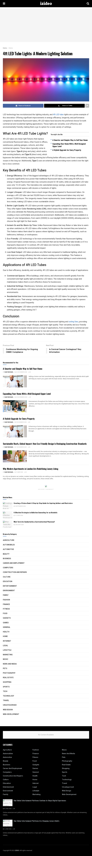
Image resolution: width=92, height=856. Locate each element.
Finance (6, 604)
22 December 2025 (21, 372)
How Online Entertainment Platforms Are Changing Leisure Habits (36, 821)
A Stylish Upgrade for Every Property (66, 150)
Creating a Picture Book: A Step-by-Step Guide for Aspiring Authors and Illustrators (43, 503)
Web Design (8, 709)
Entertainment (10, 586)
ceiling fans (73, 321)
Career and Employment (14, 563)
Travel (6, 700)
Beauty (6, 554)
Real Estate (8, 677)
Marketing (8, 654)
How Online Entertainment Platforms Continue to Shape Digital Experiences (40, 800)
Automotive (8, 549)
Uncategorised (10, 705)
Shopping (7, 682)
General (6, 627)
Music (5, 659)
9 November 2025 (21, 422)
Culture (6, 577)
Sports (6, 687)
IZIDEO (17, 850)
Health (6, 632)
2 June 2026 (8, 829)
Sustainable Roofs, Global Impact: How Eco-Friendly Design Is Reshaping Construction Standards (45, 443)
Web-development (11, 714)
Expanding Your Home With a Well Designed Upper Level (69, 145)
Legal (5, 645)
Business (7, 558)
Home (5, 48)
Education (7, 581)
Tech (5, 691)
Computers (8, 567)
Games (6, 622)
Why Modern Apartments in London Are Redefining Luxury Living (30, 468)
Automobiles (9, 545)
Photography (9, 673)
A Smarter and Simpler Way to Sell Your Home (70, 140)
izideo (46, 4)
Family (5, 595)
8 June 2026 (8, 808)
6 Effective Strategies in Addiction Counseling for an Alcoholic (35, 512)
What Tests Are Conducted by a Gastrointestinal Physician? (34, 522)
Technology (8, 696)
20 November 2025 (21, 397)
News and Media (10, 664)
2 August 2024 (19, 525)
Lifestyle (7, 650)
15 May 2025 (19, 472)
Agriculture (8, 540)
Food (5, 613)
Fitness (6, 609)
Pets (5, 668)
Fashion (6, 600)
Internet (7, 641)
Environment (9, 590)
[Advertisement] (46, 25)
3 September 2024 (20, 506)
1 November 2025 (21, 447)
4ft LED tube (58, 114)
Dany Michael (9, 372)
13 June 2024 (19, 515)
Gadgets (7, 618)
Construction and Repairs (15, 572)
